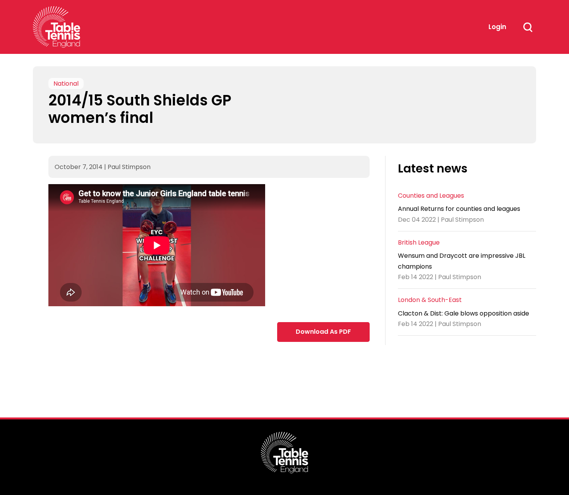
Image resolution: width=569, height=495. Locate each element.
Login (497, 26)
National (66, 83)
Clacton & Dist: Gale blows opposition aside (463, 313)
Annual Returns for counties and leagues (459, 208)
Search (527, 27)
